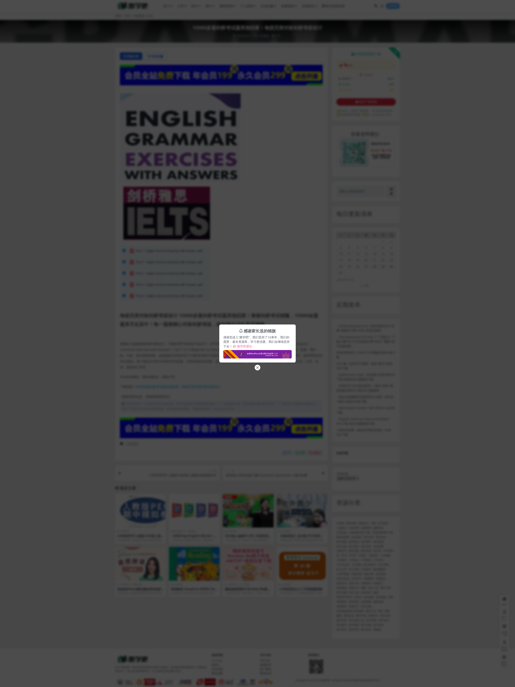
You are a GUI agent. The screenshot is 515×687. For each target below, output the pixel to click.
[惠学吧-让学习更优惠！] (257, 353)
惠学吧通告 (244, 346)
